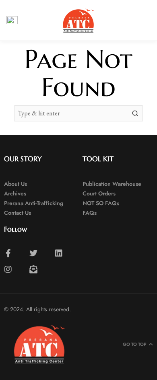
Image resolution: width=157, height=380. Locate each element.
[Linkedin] (59, 253)
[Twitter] (33, 253)
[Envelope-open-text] (33, 269)
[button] (144, 20)
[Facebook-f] (8, 253)
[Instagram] (8, 269)
